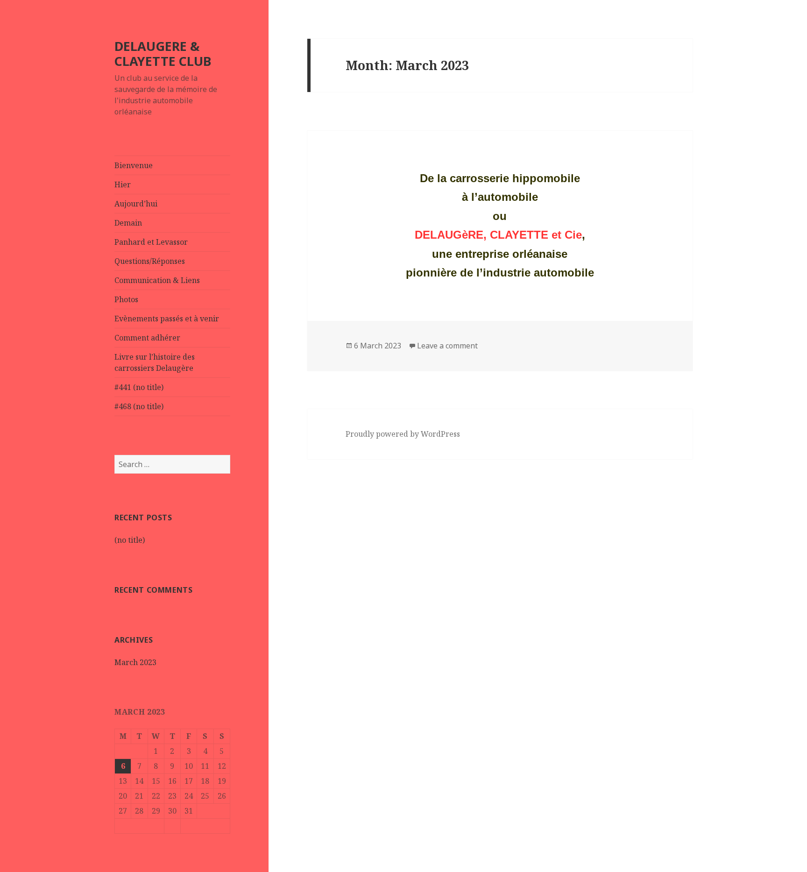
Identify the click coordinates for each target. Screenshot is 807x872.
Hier (122, 184)
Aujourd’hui (135, 204)
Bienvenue (133, 165)
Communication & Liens (157, 280)
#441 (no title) (138, 387)
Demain (128, 223)
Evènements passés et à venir (166, 318)
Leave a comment (447, 345)
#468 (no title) (138, 406)
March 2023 (135, 662)
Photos (126, 299)
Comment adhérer (147, 338)
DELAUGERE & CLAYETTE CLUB (163, 53)
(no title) (129, 540)
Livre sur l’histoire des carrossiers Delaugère (154, 362)
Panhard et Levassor (151, 242)
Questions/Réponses (149, 261)
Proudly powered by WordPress (403, 434)
